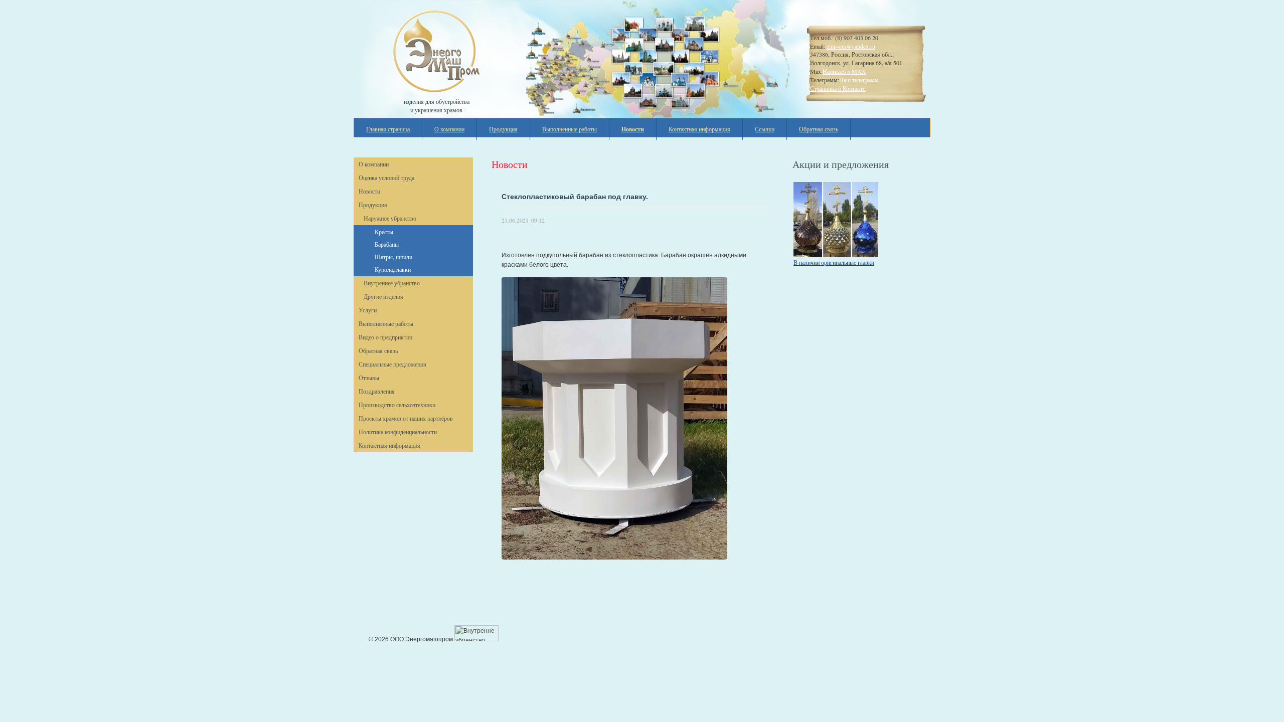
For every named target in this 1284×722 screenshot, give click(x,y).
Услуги (368, 310)
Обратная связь (818, 129)
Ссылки (764, 129)
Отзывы (369, 378)
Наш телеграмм (859, 80)
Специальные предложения (392, 364)
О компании (449, 129)
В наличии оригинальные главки (833, 262)
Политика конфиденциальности (398, 432)
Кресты (384, 232)
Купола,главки (393, 269)
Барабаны (387, 244)
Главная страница (388, 129)
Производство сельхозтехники (397, 405)
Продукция (503, 129)
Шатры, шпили (393, 257)
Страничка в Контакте (837, 88)
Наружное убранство (390, 218)
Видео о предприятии (385, 337)
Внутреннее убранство (392, 283)
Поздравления (377, 391)
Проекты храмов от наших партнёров (406, 418)
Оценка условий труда (386, 177)
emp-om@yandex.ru (851, 46)
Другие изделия (383, 296)
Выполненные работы (569, 129)
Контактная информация (699, 129)
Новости (369, 191)
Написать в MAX (844, 71)
